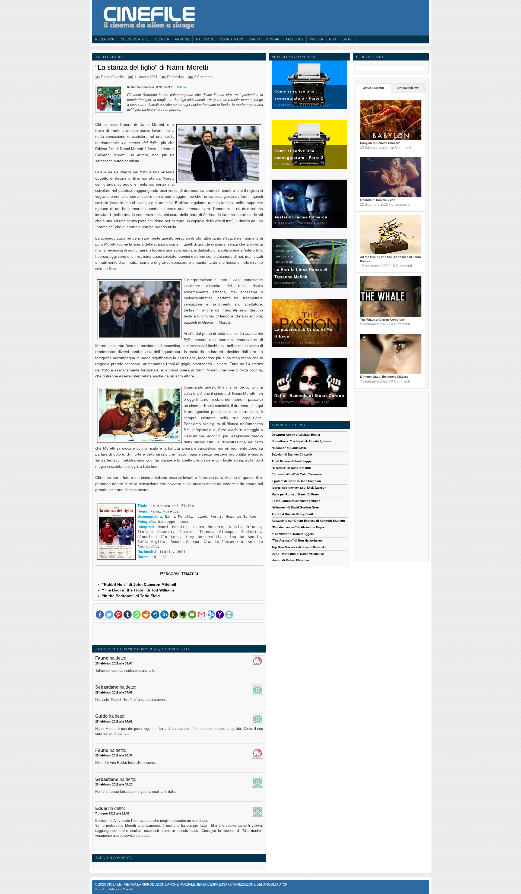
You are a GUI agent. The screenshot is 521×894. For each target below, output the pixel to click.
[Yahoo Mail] (220, 614)
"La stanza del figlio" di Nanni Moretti (151, 67)
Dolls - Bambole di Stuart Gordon (309, 395)
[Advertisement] (179, 633)
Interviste (204, 39)
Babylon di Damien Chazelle (380, 143)
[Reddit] (146, 614)
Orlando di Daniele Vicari (377, 200)
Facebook (295, 39)
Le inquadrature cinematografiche (296, 500)
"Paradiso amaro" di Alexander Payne (298, 527)
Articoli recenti (373, 88)
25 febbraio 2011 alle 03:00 (113, 663)
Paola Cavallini (113, 77)
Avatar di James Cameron (301, 217)
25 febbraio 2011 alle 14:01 (113, 721)
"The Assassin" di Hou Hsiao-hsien (297, 540)
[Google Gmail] (201, 614)
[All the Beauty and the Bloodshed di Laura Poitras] (390, 252)
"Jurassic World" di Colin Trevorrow (297, 474)
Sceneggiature (135, 39)
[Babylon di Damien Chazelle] (390, 139)
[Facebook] (100, 614)
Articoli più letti (408, 88)
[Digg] (155, 614)
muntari (273, 39)
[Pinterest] (118, 614)
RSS (332, 39)
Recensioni (105, 39)
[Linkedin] (164, 614)
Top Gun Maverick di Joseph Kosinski (299, 547)
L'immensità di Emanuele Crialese (384, 376)
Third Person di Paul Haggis (292, 461)
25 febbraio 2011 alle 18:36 (113, 755)
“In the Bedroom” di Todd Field (131, 596)
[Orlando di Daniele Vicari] (390, 196)
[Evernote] (183, 614)
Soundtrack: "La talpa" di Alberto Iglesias (301, 441)
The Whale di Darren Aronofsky (382, 319)
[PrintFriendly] (229, 614)
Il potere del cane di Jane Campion (296, 481)
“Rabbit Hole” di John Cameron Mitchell (139, 584)
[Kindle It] (174, 614)
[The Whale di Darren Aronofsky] (390, 315)
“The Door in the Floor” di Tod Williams (138, 590)
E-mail (347, 39)
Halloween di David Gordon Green (296, 507)
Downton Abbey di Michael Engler (296, 434)
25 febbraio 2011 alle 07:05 (113, 692)
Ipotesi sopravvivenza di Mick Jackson (299, 487)
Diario (254, 39)
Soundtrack (231, 39)
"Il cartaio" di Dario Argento (291, 467)
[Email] (192, 614)
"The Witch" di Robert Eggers (293, 534)
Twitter (316, 39)
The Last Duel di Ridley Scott (292, 514)
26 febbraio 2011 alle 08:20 (113, 784)
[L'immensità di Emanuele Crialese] (390, 372)
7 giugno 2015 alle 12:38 (112, 813)
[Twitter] (109, 614)
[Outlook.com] (211, 614)
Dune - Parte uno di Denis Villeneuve (298, 553)
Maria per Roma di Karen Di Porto (295, 494)
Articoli (182, 39)
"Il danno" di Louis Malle (289, 448)
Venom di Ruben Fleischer (290, 560)
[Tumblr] (127, 614)
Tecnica (162, 39)
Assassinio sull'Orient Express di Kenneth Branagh (308, 520)
